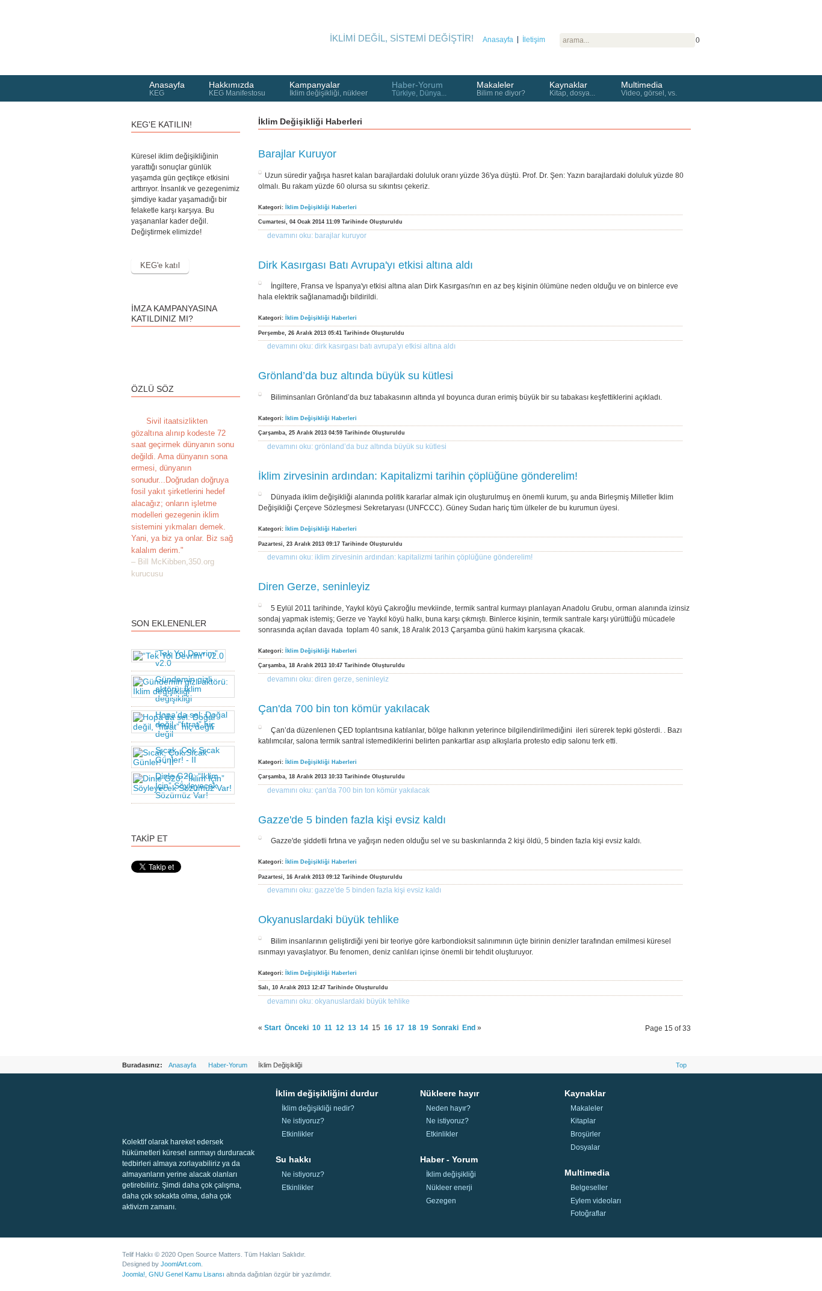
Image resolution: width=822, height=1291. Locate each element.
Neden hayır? (448, 1108)
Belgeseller (589, 1187)
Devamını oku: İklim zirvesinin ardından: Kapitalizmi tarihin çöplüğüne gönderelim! (400, 557)
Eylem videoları (595, 1201)
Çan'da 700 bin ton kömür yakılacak (344, 709)
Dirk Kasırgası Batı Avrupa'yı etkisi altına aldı (365, 265)
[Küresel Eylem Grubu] (188, 33)
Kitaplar (583, 1121)
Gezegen (441, 1201)
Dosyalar (585, 1147)
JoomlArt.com (181, 1264)
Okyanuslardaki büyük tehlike (328, 920)
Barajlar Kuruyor (297, 154)
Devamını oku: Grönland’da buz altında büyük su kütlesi (357, 446)
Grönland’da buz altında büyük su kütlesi (355, 376)
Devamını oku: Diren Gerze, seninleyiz (328, 679)
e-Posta (685, 163)
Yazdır (671, 163)
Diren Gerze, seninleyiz (314, 587)
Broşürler (585, 1134)
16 (388, 1028)
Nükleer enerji (449, 1187)
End (468, 1028)
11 (328, 1028)
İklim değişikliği (451, 1174)
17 (400, 1028)
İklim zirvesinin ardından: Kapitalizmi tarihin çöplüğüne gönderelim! (418, 476)
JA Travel (176, 1097)
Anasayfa (498, 39)
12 (340, 1028)
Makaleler (586, 1108)
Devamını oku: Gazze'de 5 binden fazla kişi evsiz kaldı (354, 890)
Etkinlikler (298, 1134)
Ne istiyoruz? (303, 1121)
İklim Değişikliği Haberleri (321, 207)
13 (352, 1028)
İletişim (533, 39)
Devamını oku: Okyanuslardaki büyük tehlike (338, 1001)
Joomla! (133, 1274)
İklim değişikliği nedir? (318, 1108)
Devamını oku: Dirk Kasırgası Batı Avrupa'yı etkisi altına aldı (361, 346)
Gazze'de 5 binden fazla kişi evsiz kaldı (352, 820)
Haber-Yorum (227, 1065)
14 (364, 1028)
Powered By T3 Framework (633, 1260)
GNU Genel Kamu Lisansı (186, 1274)
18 (412, 1028)
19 (424, 1028)
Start (272, 1028)
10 (316, 1028)
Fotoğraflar (588, 1213)
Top (681, 1065)
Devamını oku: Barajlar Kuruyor (316, 235)
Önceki (297, 1028)
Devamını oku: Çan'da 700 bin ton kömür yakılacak (348, 790)
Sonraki (445, 1028)
